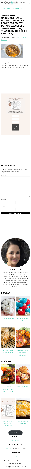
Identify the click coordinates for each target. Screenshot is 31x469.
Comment (4, 175)
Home (3, 8)
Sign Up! (8, 448)
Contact (15, 456)
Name (3, 200)
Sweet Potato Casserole (14, 8)
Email (3, 206)
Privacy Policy (15, 440)
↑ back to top (16, 433)
